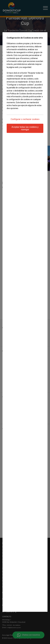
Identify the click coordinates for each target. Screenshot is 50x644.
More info (10, 114)
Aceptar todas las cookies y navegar (25, 128)
